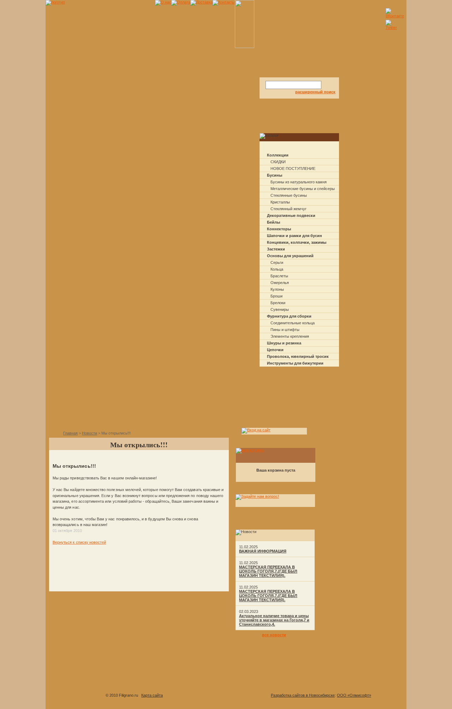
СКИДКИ (278, 162)
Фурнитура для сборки (289, 316)
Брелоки (277, 303)
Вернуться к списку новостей (79, 542)
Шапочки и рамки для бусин (294, 236)
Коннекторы (279, 229)
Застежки (276, 249)
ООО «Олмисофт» (354, 695)
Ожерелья (279, 282)
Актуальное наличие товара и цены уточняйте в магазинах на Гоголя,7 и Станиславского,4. (274, 620)
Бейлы (273, 222)
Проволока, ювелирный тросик (298, 356)
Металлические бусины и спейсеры (302, 189)
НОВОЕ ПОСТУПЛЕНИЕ (292, 168)
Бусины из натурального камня (298, 182)
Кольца (276, 269)
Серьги (276, 262)
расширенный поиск (315, 92)
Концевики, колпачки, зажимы (296, 242)
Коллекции (278, 155)
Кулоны (277, 289)
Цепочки (275, 350)
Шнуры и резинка (284, 343)
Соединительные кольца (292, 323)
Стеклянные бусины (288, 195)
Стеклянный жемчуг (288, 209)
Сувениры (279, 309)
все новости (274, 635)
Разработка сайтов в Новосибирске (303, 695)
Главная (70, 433)
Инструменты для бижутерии (295, 363)
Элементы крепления (289, 336)
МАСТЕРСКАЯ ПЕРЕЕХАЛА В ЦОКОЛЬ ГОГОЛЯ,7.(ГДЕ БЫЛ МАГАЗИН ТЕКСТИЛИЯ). (268, 571)
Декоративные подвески (291, 215)
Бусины (274, 175)
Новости (89, 433)
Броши (276, 296)
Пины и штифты (284, 329)
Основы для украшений (290, 256)
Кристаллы (280, 202)
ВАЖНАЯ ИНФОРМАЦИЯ (262, 551)
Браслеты (279, 276)
